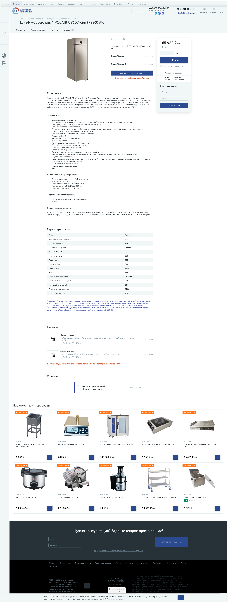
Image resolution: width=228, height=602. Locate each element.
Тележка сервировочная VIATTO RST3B (159, 497)
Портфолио (119, 4)
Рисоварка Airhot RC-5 (26, 497)
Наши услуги (104, 4)
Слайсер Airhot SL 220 (68, 497)
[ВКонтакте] (87, 585)
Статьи (131, 4)
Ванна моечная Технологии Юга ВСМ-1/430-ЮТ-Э (30, 445)
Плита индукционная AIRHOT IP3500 (158, 444)
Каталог (16, 4)
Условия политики (114, 599)
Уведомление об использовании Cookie (116, 585)
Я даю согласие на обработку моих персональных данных (120, 551)
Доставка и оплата (46, 4)
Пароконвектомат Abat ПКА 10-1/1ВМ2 (117, 444)
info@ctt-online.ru (185, 13)
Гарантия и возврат (66, 4)
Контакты (142, 4)
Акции (81, 4)
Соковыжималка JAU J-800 (112, 497)
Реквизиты (171, 563)
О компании (29, 4)
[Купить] (49, 457)
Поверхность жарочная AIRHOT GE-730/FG (200, 445)
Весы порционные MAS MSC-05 (72, 444)
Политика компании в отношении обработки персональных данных (116, 580)
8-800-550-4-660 (113, 310)
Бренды (184, 563)
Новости (92, 4)
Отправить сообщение (172, 542)
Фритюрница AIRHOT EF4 (195, 497)
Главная (6, 4)
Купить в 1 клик (174, 105)
